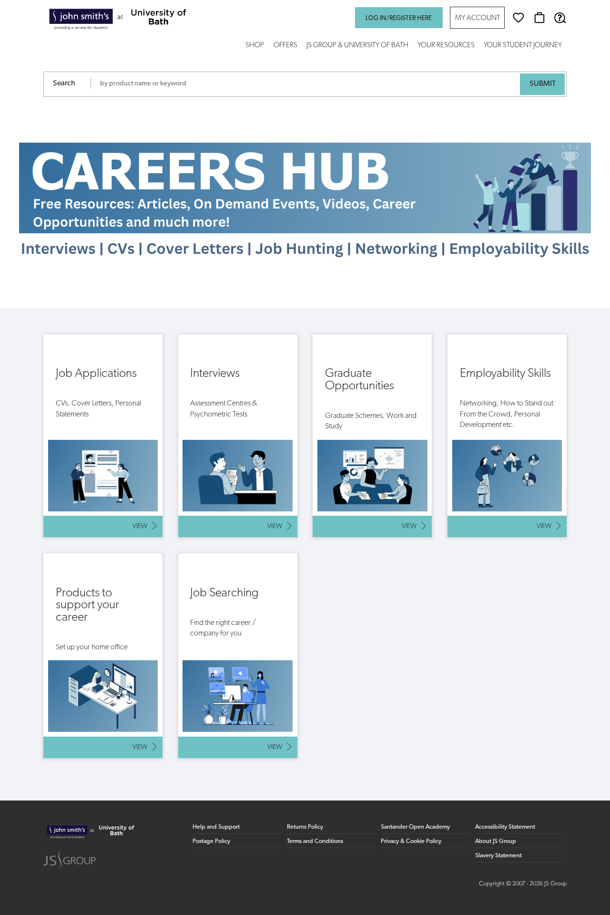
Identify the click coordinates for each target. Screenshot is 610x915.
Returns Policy (305, 827)
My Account (477, 18)
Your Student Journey (523, 45)
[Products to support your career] (103, 655)
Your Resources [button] (446, 45)
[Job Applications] (103, 435)
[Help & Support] (560, 17)
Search (64, 83)
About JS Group (495, 841)
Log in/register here (399, 18)
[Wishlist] (518, 17)
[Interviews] (237, 435)
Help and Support (216, 827)
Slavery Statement (498, 856)
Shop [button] (254, 45)
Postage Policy (211, 841)
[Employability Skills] (507, 435)
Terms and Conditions (315, 841)
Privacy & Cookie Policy (411, 841)
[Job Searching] (237, 655)
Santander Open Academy (415, 827)
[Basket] (539, 17)
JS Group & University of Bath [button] (357, 45)
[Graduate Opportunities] (372, 435)
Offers (285, 45)
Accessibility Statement (505, 827)
